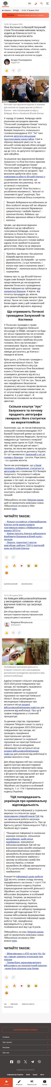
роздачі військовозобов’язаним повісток (22, 706)
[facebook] (11, 1061)
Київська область (28, 1004)
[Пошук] (41, 3)
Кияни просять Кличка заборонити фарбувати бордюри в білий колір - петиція (25, 536)
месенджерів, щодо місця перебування (19, 840)
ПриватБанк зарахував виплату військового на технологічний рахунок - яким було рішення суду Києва (25, 965)
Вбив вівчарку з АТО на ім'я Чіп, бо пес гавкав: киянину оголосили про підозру (24, 956)
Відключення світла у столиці (30, 15)
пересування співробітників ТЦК (21, 816)
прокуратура (8, 1007)
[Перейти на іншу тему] (35, 3)
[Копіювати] (19, 70)
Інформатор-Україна (15, 1075)
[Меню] (47, 3)
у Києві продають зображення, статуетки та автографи (24, 468)
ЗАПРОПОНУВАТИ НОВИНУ (25, 1030)
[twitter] (25, 1061)
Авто (42, 1075)
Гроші (35, 1075)
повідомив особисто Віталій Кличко (23, 176)
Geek (28, 1075)
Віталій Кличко (26, 584)
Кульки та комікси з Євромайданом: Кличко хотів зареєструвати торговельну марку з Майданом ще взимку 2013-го (25, 526)
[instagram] (18, 1061)
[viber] (39, 1061)
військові (14, 1004)
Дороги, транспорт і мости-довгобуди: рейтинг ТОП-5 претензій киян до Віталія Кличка (24, 545)
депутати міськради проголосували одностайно (20, 137)
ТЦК (5, 1004)
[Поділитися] (13, 70)
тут (14, 508)
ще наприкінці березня (22, 290)
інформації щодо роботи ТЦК (23, 878)
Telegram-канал (35, 499)
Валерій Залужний (10, 584)
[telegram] (32, 1061)
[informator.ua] (5, 3)
